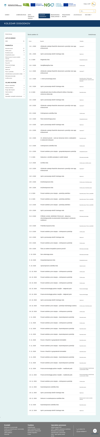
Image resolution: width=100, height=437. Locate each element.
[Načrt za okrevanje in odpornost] (53, 5)
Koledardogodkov (42, 15)
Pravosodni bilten (66, 15)
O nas (29, 434)
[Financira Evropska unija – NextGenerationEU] (69, 5)
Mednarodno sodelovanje (34, 430)
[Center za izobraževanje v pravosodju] (13, 4)
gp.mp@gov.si (82, 431)
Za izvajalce (78, 14)
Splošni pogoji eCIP (56, 427)
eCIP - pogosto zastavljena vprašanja (60, 429)
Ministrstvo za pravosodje (57, 430)
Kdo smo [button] (88, 14)
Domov (7, 14)
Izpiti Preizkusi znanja (31, 16)
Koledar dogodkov (32, 432)
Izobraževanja (21, 14)
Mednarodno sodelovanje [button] (55, 15)
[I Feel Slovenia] (26, 4)
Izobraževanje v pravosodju (58, 432)
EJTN (52, 436)
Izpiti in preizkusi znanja (34, 429)
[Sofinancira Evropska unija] (37, 5)
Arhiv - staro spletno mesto (58, 434)
